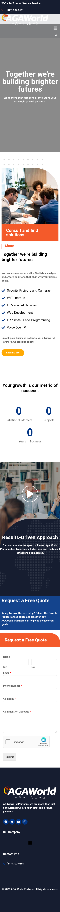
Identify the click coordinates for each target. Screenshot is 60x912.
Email (7, 673)
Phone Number (12, 685)
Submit (10, 757)
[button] (55, 28)
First (5, 667)
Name (7, 656)
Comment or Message (17, 711)
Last (33, 667)
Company (9, 698)
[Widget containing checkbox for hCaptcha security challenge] (26, 742)
